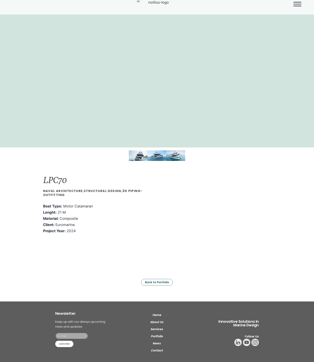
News (157, 343)
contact (157, 350)
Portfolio (157, 336)
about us (157, 322)
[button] (125, 155)
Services (157, 329)
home (157, 315)
